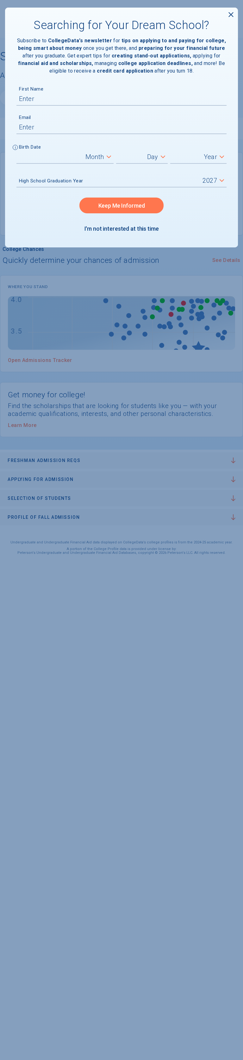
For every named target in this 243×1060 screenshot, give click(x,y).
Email (25, 117)
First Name (31, 89)
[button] (15, 148)
